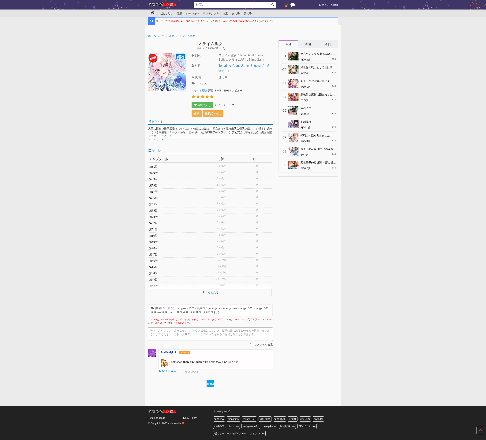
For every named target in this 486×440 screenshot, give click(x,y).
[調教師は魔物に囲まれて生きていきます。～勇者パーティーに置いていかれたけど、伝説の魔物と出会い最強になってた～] (293, 97)
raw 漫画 (305, 419)
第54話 (153, 210)
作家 (196, 113)
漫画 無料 (279, 419)
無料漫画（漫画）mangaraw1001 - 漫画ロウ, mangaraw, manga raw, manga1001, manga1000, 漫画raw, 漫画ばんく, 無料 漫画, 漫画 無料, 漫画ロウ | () (210, 310)
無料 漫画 (265, 419)
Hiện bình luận (192, 361)
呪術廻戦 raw (287, 426)
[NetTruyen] (168, 5)
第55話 (153, 204)
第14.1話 (305, 127)
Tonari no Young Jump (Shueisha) (241, 65)
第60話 (153, 172)
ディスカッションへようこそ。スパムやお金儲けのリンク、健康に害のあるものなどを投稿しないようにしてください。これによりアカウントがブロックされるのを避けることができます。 (210, 332)
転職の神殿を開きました (315, 135)
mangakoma (269, 426)
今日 (328, 44)
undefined (210, 383)
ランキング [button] (210, 13)
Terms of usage (156, 417)
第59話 (153, 179)
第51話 (153, 229)
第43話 (153, 279)
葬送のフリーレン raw (226, 426)
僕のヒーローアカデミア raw (230, 433)
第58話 (153, 185)
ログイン (324, 4)
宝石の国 (306, 108)
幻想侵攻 (306, 121)
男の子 (248, 13)
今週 (308, 44)
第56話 (153, 197)
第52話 (153, 223)
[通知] (292, 5)
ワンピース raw (307, 426)
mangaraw (233, 419)
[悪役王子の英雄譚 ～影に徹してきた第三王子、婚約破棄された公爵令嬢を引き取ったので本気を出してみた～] (293, 165)
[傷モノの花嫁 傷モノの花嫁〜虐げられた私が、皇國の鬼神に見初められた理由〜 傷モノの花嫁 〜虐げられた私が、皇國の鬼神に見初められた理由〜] (293, 151)
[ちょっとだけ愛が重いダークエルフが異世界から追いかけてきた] (293, 83)
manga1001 (249, 419)
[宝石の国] (293, 110)
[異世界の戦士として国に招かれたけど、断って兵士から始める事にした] (293, 69)
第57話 (153, 191)
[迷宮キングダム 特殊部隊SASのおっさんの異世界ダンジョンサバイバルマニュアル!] (293, 56)
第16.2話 (305, 168)
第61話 (153, 166)
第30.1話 (305, 86)
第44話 (153, 273)
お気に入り (166, 13)
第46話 (153, 260)
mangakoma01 (251, 426)
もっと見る (155, 139)
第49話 (153, 241)
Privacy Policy (189, 417)
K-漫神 (292, 419)
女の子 (236, 13)
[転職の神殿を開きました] (293, 137)
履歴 (179, 13)
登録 (335, 4)
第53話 (153, 216)
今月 (288, 44)
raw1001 (318, 419)
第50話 (153, 235)
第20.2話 (305, 59)
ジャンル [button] (191, 13)
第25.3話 (305, 141)
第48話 (153, 248)
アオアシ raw (257, 433)
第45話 (153, 266)
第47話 (153, 254)
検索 (225, 13)
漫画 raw (219, 419)
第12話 (304, 73)
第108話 (305, 114)
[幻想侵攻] (293, 124)
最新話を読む (213, 113)
